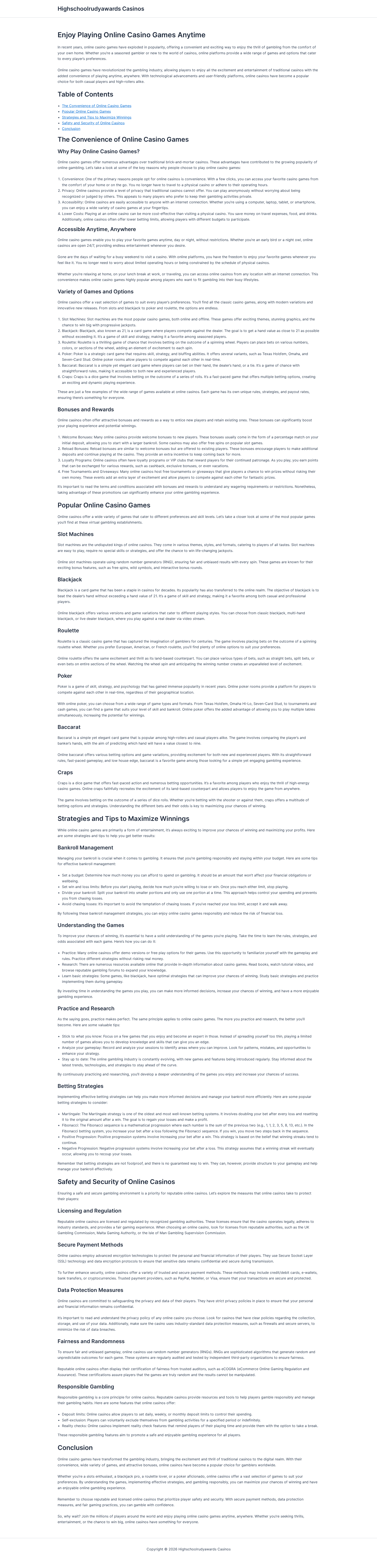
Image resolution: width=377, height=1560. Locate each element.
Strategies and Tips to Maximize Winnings (96, 117)
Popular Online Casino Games (86, 111)
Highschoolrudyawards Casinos (101, 8)
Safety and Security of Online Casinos (93, 123)
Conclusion (71, 128)
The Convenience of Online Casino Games (96, 106)
